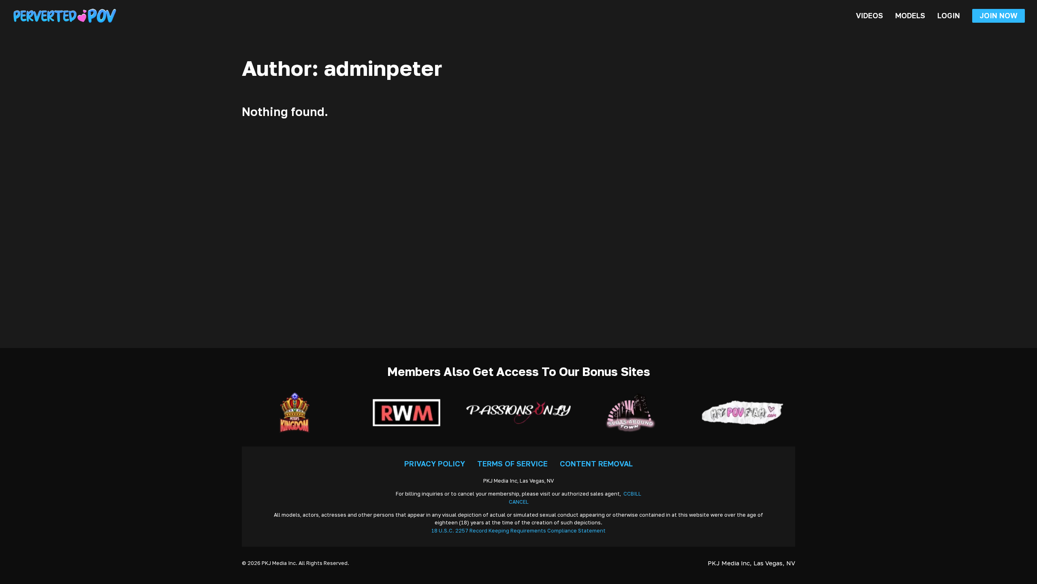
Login (948, 15)
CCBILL (632, 494)
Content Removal (596, 463)
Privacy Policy (434, 463)
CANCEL (519, 502)
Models (910, 15)
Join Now (998, 15)
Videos (869, 15)
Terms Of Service (512, 463)
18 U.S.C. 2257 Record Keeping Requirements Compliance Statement (518, 531)
